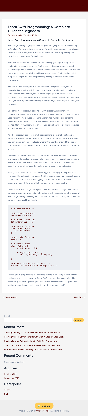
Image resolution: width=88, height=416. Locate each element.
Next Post (79, 297)
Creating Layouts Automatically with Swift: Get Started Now (30, 341)
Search (7, 316)
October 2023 (10, 374)
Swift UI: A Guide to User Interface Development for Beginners (32, 345)
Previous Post (10, 297)
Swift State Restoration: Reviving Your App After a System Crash (33, 349)
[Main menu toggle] (83, 5)
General (7, 390)
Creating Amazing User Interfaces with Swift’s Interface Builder (32, 332)
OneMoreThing (43, 411)
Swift (6, 394)
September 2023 (11, 378)
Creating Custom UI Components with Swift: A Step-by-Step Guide (34, 337)
